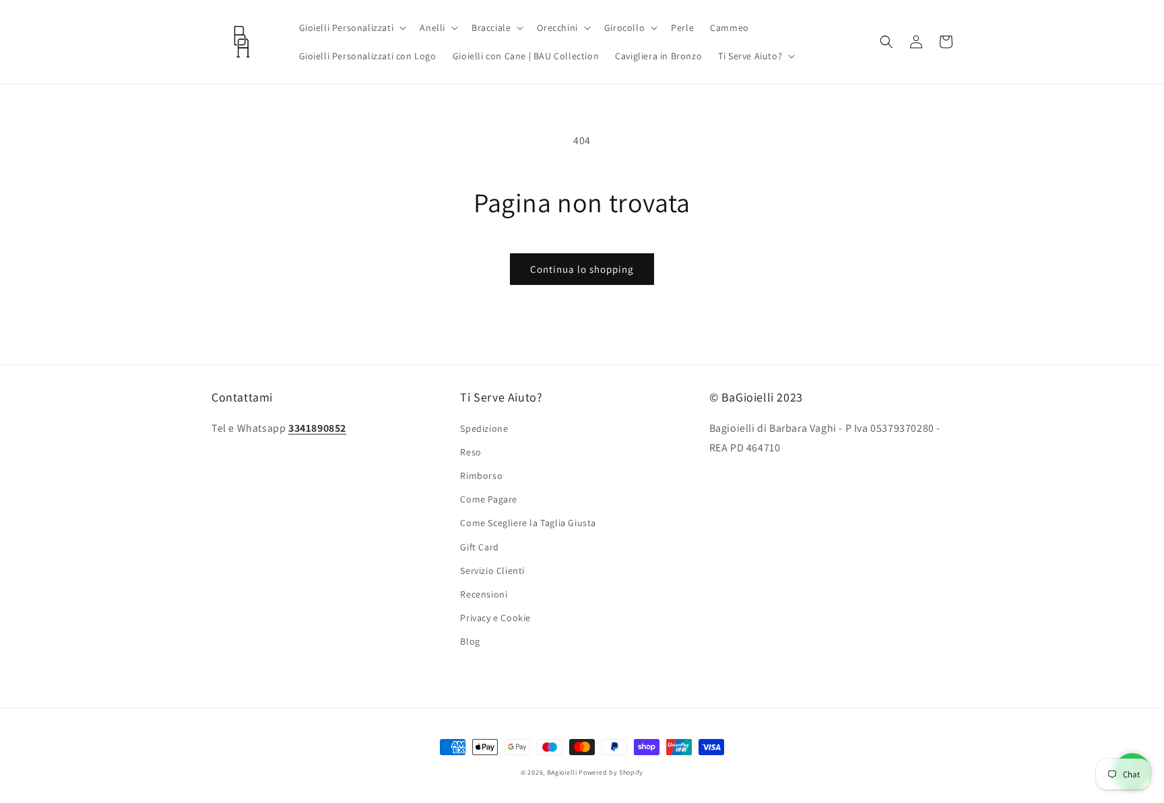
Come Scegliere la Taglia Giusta (528, 523)
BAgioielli (562, 772)
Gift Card (479, 547)
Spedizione (484, 428)
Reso (470, 452)
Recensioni (483, 594)
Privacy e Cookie (495, 618)
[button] (351, 27)
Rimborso (481, 476)
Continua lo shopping (582, 269)
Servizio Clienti (492, 571)
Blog (470, 641)
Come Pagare (488, 499)
